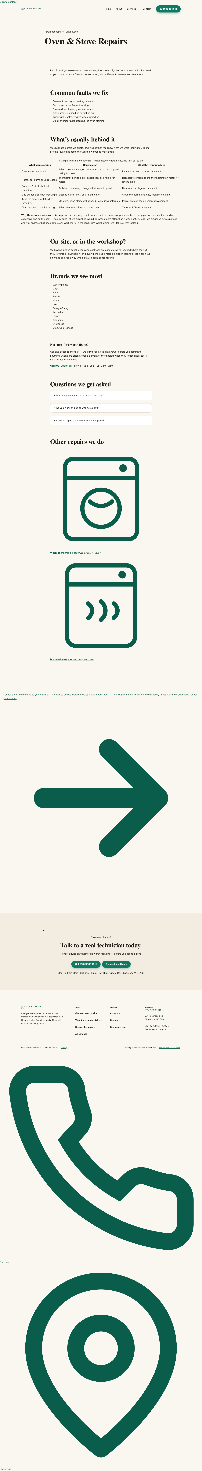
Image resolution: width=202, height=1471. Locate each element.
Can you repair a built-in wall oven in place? (80, 420)
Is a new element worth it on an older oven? (80, 395)
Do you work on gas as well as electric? (77, 408)
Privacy (64, 1048)
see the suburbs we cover (169, 1048)
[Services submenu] (137, 9)
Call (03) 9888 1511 (61, 365)
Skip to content (8, 2)
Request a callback (116, 964)
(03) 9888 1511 (168, 8)
